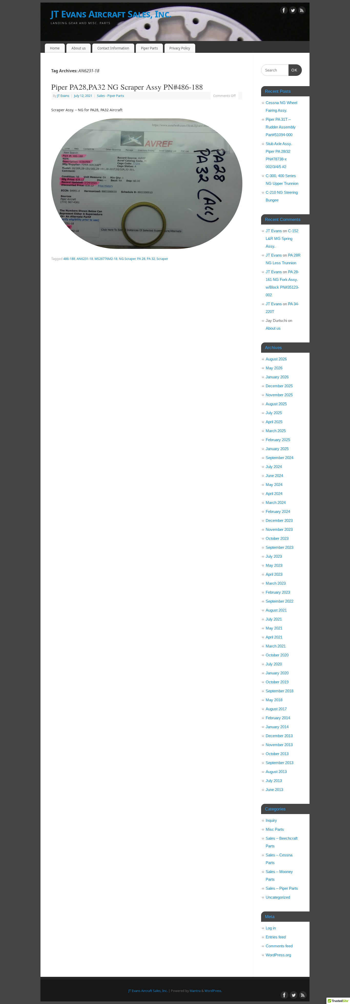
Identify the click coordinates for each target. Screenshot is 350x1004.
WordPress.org (278, 955)
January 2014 (277, 727)
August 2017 (276, 709)
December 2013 (279, 736)
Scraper (162, 259)
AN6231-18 (85, 259)
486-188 (69, 259)
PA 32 (151, 259)
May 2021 (274, 628)
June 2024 (274, 475)
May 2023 (274, 565)
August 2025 (276, 404)
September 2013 (279, 762)
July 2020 (274, 664)
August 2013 (276, 771)
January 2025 (277, 449)
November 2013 (279, 745)
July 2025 (274, 413)
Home (55, 48)
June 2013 (274, 789)
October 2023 (277, 538)
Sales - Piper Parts (110, 96)
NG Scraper (127, 259)
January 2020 (277, 673)
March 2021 (276, 646)
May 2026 (274, 368)
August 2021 (276, 610)
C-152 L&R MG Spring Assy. (282, 238)
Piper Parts (149, 48)
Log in (271, 928)
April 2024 (274, 493)
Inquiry (271, 820)
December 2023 (279, 520)
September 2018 (279, 691)
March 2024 (276, 502)
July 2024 (274, 466)
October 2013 (277, 754)
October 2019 (277, 682)
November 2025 (279, 395)
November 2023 (279, 529)
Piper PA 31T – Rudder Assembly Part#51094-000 (281, 127)
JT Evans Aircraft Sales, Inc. (111, 14)
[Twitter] (293, 11)
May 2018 (274, 700)
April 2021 (274, 637)
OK (293, 70)
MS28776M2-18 (106, 259)
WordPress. (213, 991)
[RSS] (302, 11)
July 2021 (274, 619)
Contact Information (113, 48)
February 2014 (278, 718)
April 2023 (274, 574)
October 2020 (277, 655)
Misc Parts (275, 829)
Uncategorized (278, 897)
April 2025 (274, 422)
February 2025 (278, 440)
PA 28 (141, 259)
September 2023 (279, 547)
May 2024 (274, 484)
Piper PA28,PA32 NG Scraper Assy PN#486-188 (127, 87)
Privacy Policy (179, 48)
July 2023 (274, 556)
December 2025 (279, 386)
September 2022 (279, 601)
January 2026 (277, 377)
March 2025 (276, 431)
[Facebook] (284, 11)
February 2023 (278, 592)
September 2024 (279, 457)
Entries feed (276, 937)
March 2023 (276, 583)
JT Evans (63, 96)
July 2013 (274, 780)
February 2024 (278, 511)
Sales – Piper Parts (282, 888)
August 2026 (276, 359)
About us (78, 48)
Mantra (195, 991)
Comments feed (279, 946)
